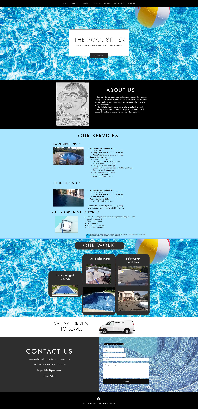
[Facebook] (148, 386)
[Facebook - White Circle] (98, 398)
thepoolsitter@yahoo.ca (49, 370)
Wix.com (112, 403)
